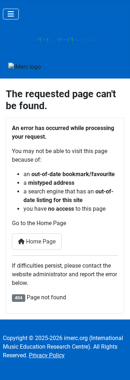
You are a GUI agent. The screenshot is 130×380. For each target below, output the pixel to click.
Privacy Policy (47, 355)
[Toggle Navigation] (11, 14)
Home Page (40, 241)
